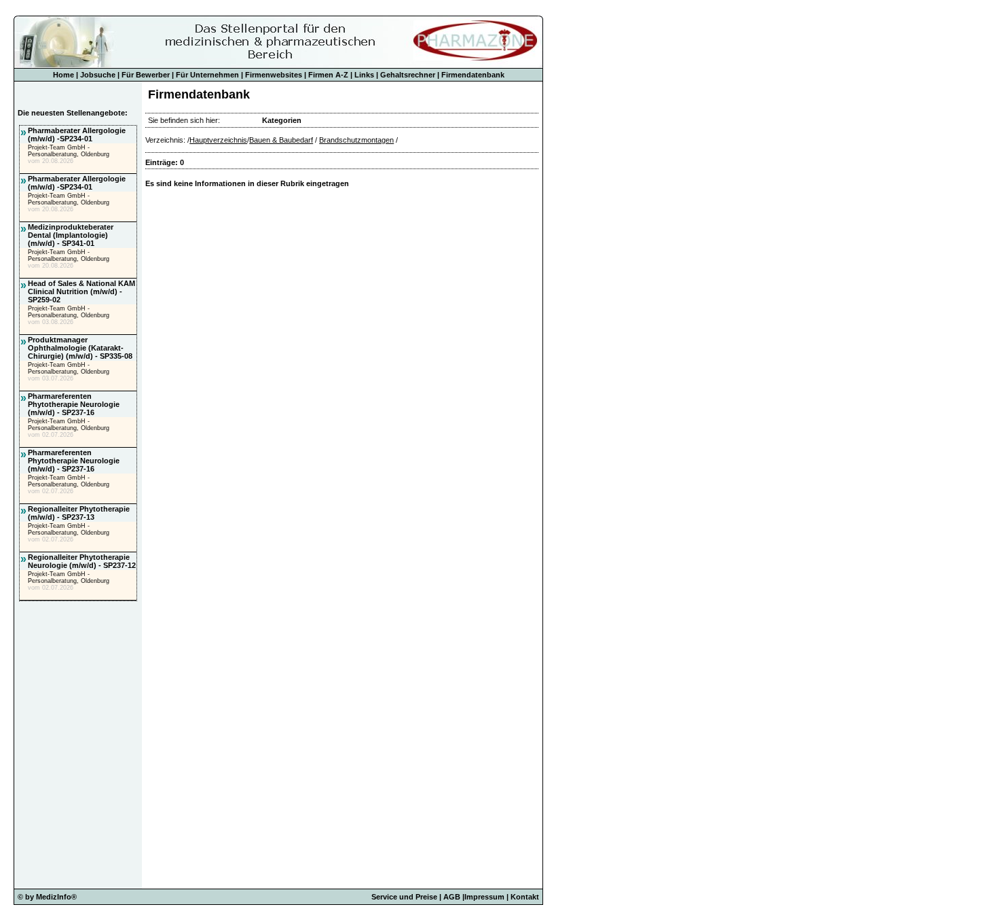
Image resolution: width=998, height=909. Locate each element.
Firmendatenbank (472, 75)
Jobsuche (97, 75)
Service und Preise (404, 897)
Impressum (484, 897)
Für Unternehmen (207, 75)
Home (63, 75)
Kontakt (525, 897)
